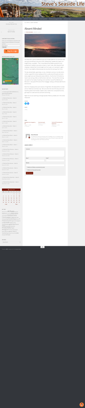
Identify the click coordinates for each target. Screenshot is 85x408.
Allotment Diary (67, 19)
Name (27, 158)
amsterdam (16, 211)
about (3, 211)
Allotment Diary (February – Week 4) (10, 149)
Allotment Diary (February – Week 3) (10, 154)
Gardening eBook (43, 19)
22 (13, 200)
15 (13, 198)
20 (8, 200)
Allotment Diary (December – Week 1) (11, 182)
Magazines (12, 220)
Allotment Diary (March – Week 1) (10, 144)
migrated (11, 222)
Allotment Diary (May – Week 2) (9, 107)
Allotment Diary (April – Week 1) (9, 126)
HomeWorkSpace (12, 219)
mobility (14, 222)
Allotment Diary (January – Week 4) (10, 168)
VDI (15, 233)
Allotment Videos (18, 19)
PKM (3, 226)
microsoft (6, 222)
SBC (6, 231)
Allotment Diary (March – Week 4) (10, 130)
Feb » (16, 204)
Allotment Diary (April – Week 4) (9, 116)
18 (3, 200)
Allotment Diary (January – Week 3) (10, 172)
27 (8, 202)
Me (2, 222)
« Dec (6, 204)
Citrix (9, 213)
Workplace (3, 234)
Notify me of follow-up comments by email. (36, 167)
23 (16, 200)
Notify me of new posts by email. (34, 170)
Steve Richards (29, 32)
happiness (13, 217)
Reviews (10, 19)
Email (47, 158)
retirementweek (15, 229)
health (17, 217)
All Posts (27, 22)
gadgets (9, 217)
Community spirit (41, 122)
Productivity (6, 228)
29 (13, 202)
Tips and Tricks (11, 233)
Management (18, 220)
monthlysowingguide (7, 224)
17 (19, 198)
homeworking (5, 219)
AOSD (3, 213)
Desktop (10, 215)
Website (27, 162)
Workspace (8, 234)
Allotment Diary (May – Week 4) (9, 102)
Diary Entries (34, 22)
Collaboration (14, 213)
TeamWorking (5, 233)
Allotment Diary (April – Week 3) (9, 121)
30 (16, 202)
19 (6, 200)
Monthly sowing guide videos (55, 19)
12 (6, 198)
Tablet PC (14, 231)
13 (8, 198)
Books (6, 213)
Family (15, 215)
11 (3, 198)
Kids (10, 220)
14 (11, 198)
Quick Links (35, 19)
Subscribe (4, 47)
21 (11, 200)
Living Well (4, 19)
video (17, 233)
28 (11, 202)
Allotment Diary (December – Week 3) (11, 177)
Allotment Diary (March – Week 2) (10, 140)
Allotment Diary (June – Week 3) (9, 98)
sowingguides (9, 231)
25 (3, 202)
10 (19, 196)
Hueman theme (18, 249)
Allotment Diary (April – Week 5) (9, 112)
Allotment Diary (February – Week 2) (10, 158)
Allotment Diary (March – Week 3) (10, 135)
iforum (18, 219)
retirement (10, 229)
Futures (4, 217)
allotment (5, 211)
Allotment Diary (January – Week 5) (10, 163)
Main (15, 220)
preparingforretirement (10, 226)
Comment (28, 149)
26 (6, 202)
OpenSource (16, 224)
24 (19, 200)
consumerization (4, 215)
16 (16, 198)
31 (19, 202)
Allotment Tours (27, 19)
